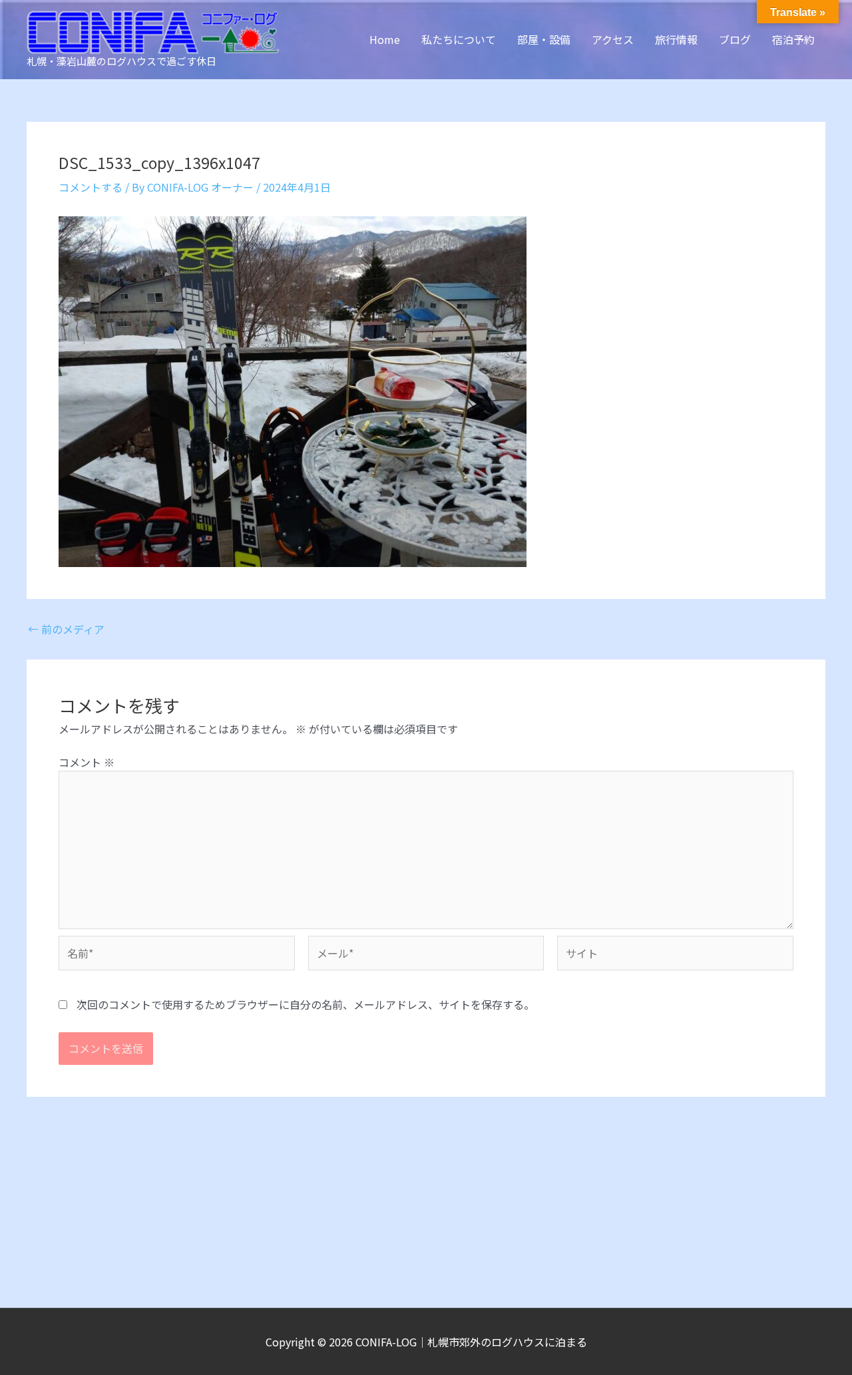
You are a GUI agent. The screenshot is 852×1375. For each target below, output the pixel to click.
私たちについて (458, 39)
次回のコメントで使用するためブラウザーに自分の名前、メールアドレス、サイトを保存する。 (305, 1004)
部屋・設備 (543, 39)
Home (384, 39)
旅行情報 (676, 39)
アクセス (613, 39)
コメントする (90, 187)
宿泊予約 (793, 39)
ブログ (735, 39)
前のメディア (66, 629)
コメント (86, 762)
